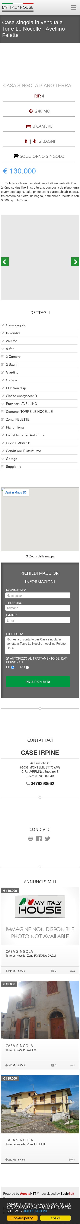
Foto (40, 257)
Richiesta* (14, 634)
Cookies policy (22, 1218)
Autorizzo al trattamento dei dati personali (37, 660)
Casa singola (19, 951)
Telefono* (14, 603)
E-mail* (11, 615)
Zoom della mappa (41, 556)
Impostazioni (35, 1211)
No (22, 667)
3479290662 (42, 783)
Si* (8, 667)
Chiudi (55, 1218)
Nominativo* (16, 590)
